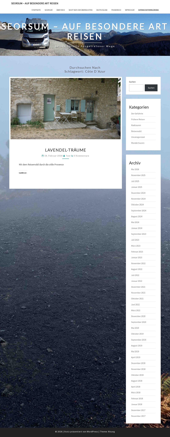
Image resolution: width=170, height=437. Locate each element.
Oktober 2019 (137, 333)
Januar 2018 (136, 404)
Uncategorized (138, 137)
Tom (68, 156)
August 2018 (136, 380)
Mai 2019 (135, 351)
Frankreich (116, 10)
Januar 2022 (136, 281)
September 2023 (138, 234)
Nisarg (111, 431)
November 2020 (138, 316)
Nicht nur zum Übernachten (80, 10)
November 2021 (138, 292)
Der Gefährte (137, 113)
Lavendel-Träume (65, 150)
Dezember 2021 (138, 286)
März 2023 (135, 245)
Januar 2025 (136, 187)
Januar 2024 (136, 228)
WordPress (92, 431)
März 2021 (135, 310)
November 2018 (138, 369)
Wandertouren (137, 143)
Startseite (36, 10)
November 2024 (138, 198)
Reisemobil (136, 131)
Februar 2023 (137, 251)
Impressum (129, 10)
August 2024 (136, 216)
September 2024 (138, 210)
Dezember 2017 (138, 410)
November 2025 (138, 175)
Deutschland (101, 10)
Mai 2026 (135, 169)
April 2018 (135, 386)
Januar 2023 (136, 257)
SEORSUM (48, 10)
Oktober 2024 (137, 204)
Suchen (132, 81)
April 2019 (135, 357)
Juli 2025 (135, 181)
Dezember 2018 (138, 363)
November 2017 (138, 416)
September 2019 (138, 339)
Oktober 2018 (137, 375)
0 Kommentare (81, 156)
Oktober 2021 (137, 298)
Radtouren (136, 125)
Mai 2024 (135, 222)
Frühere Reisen (138, 119)
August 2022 (136, 269)
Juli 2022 (135, 275)
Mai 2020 (135, 328)
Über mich (60, 10)
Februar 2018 (137, 398)
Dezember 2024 (138, 193)
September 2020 (138, 322)
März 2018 (135, 392)
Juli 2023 (135, 239)
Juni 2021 (135, 304)
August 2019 (136, 345)
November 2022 (138, 263)
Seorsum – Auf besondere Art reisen (34, 3)
